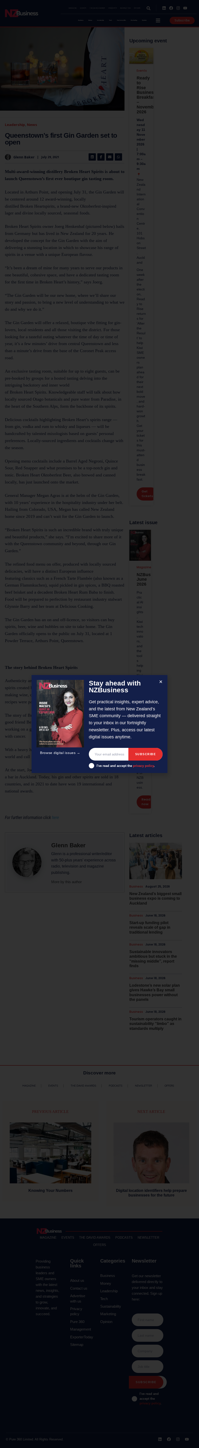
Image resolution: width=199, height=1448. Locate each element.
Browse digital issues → (60, 753)
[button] (161, 682)
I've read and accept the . (126, 766)
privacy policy (143, 766)
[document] (99, 724)
